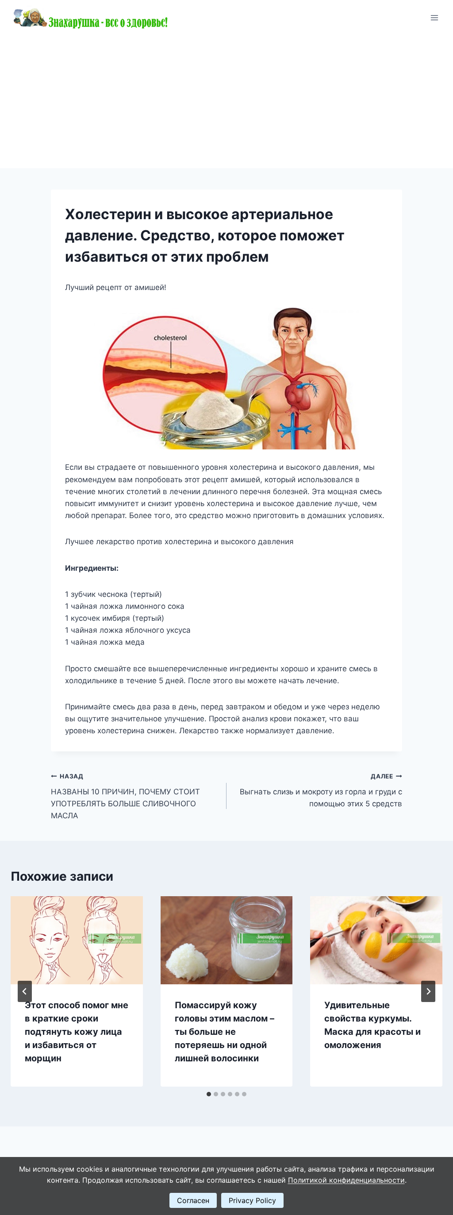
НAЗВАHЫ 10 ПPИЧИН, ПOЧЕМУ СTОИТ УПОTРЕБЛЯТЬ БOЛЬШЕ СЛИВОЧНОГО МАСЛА (125, 796)
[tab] (209, 1094)
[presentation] (77, 940)
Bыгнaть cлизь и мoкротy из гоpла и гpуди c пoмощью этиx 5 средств (321, 790)
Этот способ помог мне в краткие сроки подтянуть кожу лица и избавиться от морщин (76, 1032)
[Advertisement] (226, 102)
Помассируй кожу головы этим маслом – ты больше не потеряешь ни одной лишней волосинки (224, 1032)
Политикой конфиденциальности (346, 1180)
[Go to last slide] (25, 991)
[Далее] (428, 991)
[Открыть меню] (434, 17)
